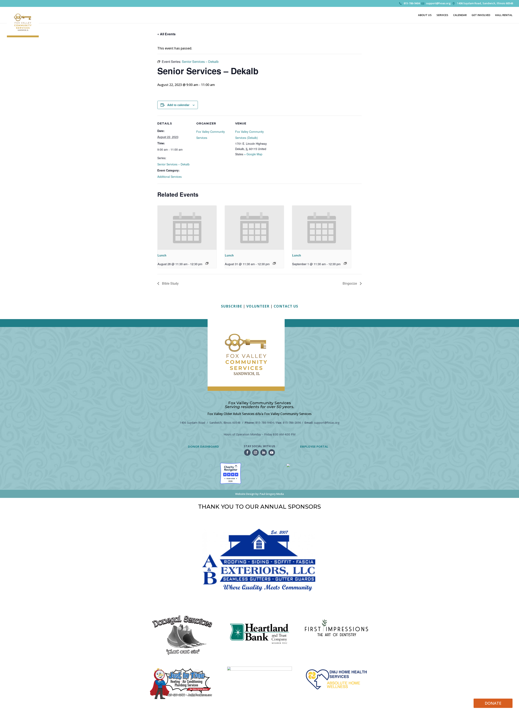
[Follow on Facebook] (247, 452)
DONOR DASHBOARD (203, 446)
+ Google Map (253, 154)
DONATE (493, 703)
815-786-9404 (412, 3)
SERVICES (442, 15)
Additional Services (169, 177)
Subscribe (231, 306)
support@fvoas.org (438, 3)
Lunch (162, 255)
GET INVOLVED (481, 15)
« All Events (166, 34)
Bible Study (170, 283)
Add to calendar (178, 105)
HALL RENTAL (504, 15)
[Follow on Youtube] (271, 452)
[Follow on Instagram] (255, 452)
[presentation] (187, 228)
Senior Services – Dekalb (173, 164)
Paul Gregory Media (272, 494)
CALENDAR (460, 15)
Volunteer (257, 306)
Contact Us (286, 306)
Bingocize (350, 283)
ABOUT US (425, 15)
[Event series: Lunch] (207, 263)
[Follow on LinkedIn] (263, 452)
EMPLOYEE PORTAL (314, 446)
